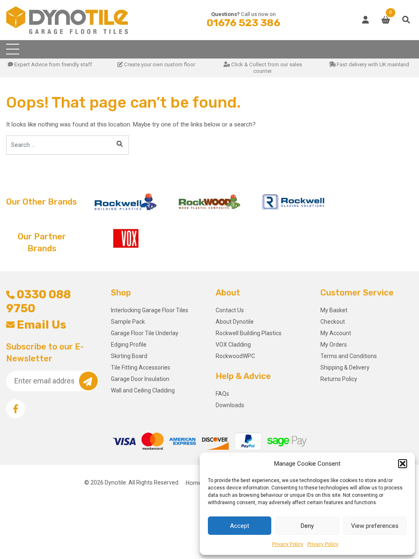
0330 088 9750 (38, 301)
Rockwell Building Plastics (249, 333)
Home (194, 482)
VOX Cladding (233, 344)
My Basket (333, 310)
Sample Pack (128, 321)
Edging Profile (128, 344)
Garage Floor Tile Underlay (144, 333)
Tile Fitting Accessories (140, 367)
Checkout (332, 321)
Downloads (230, 405)
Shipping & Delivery (344, 367)
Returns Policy (338, 379)
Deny (307, 526)
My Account (335, 333)
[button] (403, 464)
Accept (239, 526)
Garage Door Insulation (140, 379)
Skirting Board (129, 356)
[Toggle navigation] (12, 49)
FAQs (222, 393)
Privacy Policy (287, 544)
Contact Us (230, 310)
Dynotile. (116, 482)
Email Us (41, 324)
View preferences (375, 526)
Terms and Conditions (348, 356)
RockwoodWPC (235, 356)
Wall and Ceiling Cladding (143, 390)
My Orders (333, 344)
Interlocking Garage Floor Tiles (149, 310)
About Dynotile (235, 321)
